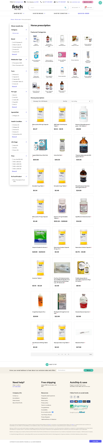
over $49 (36, 2)
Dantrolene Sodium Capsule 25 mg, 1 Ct (61, 248)
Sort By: (65, 101)
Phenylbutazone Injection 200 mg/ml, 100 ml (82, 186)
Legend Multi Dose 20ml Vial (40, 156)
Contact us (15, 395)
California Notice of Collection (48, 419)
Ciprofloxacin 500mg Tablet (40, 343)
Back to (17, 2)
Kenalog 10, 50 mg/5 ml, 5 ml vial (61, 312)
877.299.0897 (62, 2)
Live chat (95, 441)
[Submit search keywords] (65, 7)
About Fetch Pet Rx (17, 402)
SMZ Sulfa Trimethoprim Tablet (60, 125)
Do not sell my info (46, 412)
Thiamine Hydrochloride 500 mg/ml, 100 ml (83, 156)
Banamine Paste (80, 342)
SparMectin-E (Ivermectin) (83, 216)
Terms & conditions (46, 405)
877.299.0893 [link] (48, 2)
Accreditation (16, 398)
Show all (14, 54)
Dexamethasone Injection (83, 312)
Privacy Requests (45, 417)
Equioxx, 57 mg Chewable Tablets (61, 217)
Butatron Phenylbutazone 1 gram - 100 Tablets (83, 125)
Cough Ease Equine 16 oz (38, 312)
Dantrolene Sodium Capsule (84, 247)
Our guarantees (45, 407)
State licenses (16, 400)
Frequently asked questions (48, 395)
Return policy (44, 400)
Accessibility (44, 410)
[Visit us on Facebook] (74, 397)
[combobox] (48, 7)
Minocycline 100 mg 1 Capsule (40, 125)
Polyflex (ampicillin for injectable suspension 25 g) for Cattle (83, 279)
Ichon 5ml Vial (58, 155)
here (49, 424)
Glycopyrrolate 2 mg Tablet (62, 342)
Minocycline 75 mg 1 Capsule (40, 217)
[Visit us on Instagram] (71, 397)
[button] (75, 8)
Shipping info (44, 398)
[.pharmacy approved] (79, 407)
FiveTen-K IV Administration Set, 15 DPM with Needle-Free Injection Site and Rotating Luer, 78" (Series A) (62, 280)
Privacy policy (44, 402)
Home (12, 19)
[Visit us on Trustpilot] (78, 397)
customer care (76, 2)
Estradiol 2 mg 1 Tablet (60, 186)
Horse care (18, 19)
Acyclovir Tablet (37, 278)
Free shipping (48, 382)
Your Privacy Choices (46, 414)
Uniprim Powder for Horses (40, 247)
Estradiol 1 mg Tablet (38, 186)
